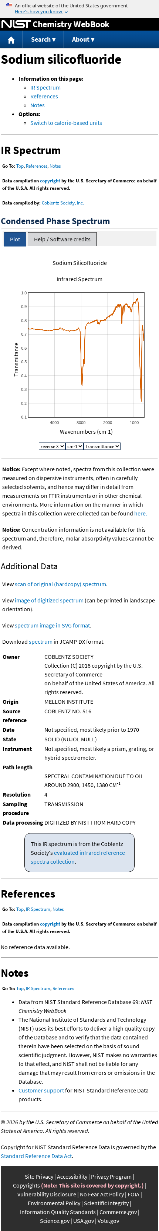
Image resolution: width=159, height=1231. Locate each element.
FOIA (133, 1194)
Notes (37, 105)
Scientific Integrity (106, 1203)
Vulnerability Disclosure (46, 1194)
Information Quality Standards (58, 1212)
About (80, 39)
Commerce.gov (118, 1212)
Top (20, 166)
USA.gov (83, 1220)
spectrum (41, 641)
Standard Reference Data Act (36, 1156)
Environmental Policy (54, 1203)
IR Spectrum (45, 87)
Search (41, 39)
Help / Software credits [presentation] (62, 239)
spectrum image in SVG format (52, 625)
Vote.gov (108, 1220)
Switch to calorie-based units (66, 122)
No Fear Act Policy (102, 1194)
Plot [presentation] (15, 239)
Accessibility (72, 1176)
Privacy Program (111, 1176)
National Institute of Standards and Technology (16, 24)
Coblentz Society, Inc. (63, 203)
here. (140, 513)
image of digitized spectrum (49, 600)
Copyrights (26, 1185)
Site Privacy (39, 1176)
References (44, 96)
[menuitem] (11, 40)
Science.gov (55, 1220)
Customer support (41, 1090)
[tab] (15, 239)
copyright (50, 181)
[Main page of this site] (11, 40)
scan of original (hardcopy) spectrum (60, 584)
